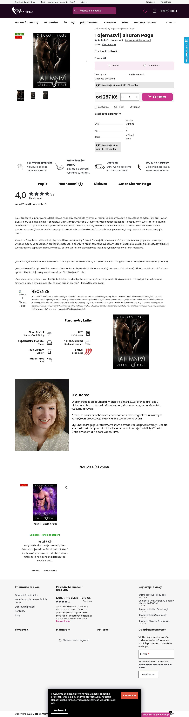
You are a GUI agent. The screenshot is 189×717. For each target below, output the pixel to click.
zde (53, 703)
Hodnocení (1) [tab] (70, 183)
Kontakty (20, 611)
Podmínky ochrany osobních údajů (58, 2)
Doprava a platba (25, 606)
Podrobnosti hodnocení (138, 40)
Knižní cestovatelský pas (152, 595)
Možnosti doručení (105, 78)
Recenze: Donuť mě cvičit (152, 615)
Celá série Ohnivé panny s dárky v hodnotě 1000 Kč (156, 602)
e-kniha (116, 65)
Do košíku (159, 97)
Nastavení (59, 710)
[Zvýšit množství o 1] (137, 96)
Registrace (166, 2)
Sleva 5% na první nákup (156, 714)
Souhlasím (129, 695)
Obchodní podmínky (25, 2)
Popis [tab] (42, 183)
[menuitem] (26, 22)
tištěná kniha (154, 65)
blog (17, 615)
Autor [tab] (134, 183)
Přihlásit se (148, 674)
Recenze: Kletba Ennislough (153, 609)
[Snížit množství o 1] (123, 96)
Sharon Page (109, 44)
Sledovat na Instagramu (76, 640)
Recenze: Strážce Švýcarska (153, 621)
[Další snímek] (87, 60)
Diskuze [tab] (100, 183)
